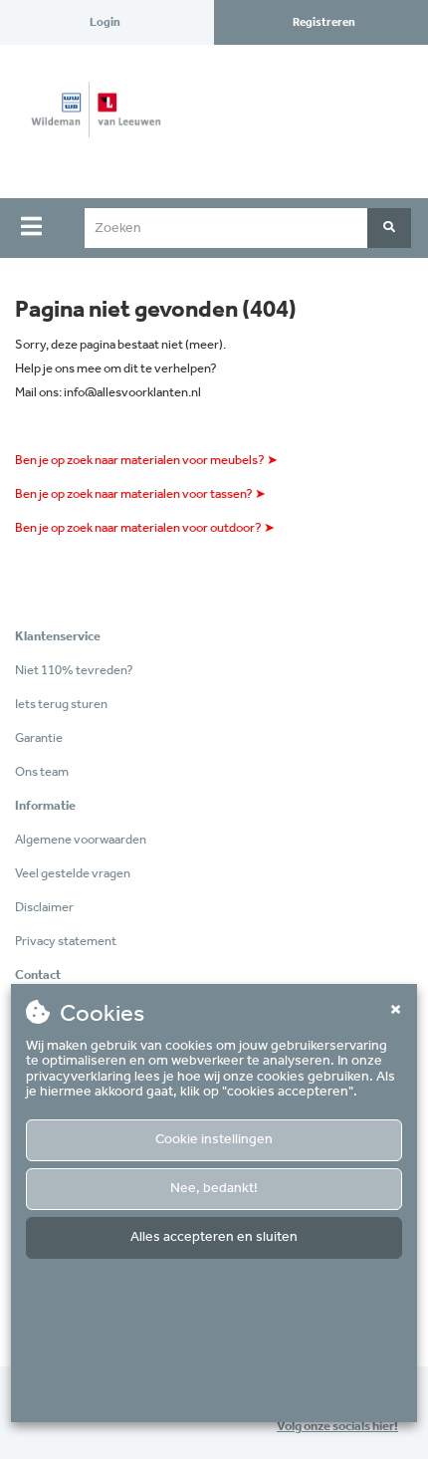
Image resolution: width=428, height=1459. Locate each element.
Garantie (39, 738)
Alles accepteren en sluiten (214, 1237)
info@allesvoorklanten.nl (132, 392)
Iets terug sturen (61, 704)
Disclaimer (44, 907)
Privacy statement (65, 941)
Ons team (42, 772)
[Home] (89, 121)
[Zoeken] (389, 228)
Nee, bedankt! (214, 1188)
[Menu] (31, 226)
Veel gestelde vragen (72, 873)
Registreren (324, 22)
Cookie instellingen (214, 1139)
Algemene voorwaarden (80, 840)
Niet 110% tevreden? (74, 670)
